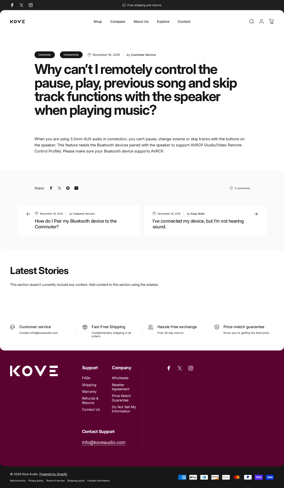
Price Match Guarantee (121, 398)
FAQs (86, 378)
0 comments (242, 188)
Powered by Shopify (53, 474)
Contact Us (91, 409)
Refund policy (18, 480)
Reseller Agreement (120, 387)
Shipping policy (76, 480)
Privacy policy (36, 480)
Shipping (89, 385)
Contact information (98, 480)
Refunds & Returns (90, 400)
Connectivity (71, 54)
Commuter (44, 54)
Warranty (89, 391)
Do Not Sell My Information (124, 409)
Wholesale (120, 378)
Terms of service (55, 480)
